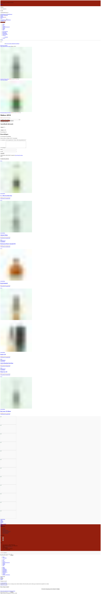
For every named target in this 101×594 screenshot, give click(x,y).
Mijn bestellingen (5, 530)
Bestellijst (1, 4)
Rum (16, 155)
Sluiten (1, 577)
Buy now (12, 120)
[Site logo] (3, 14)
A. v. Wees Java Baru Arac (6, 195)
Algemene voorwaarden (7, 531)
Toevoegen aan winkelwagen (5, 120)
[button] (5, 198)
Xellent (1, 525)
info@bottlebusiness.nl (8, 546)
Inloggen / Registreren (6, 574)
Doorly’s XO (3, 354)
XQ (1, 523)
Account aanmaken (3, 582)
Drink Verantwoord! (6, 532)
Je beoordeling (3, 147)
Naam (1, 149)
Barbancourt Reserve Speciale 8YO (8, 243)
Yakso (1, 520)
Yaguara (1, 521)
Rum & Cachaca (8, 46)
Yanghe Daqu (2, 519)
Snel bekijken (2, 193)
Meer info (2, 584)
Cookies (4, 528)
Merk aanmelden (5, 533)
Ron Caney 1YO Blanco (5, 411)
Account (4, 529)
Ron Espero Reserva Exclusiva (5, 112)
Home (1, 46)
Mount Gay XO (3, 371)
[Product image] (16, 351)
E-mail (1, 151)
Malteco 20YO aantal (5, 119)
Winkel (4, 46)
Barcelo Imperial (4, 283)
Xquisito (1, 522)
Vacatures (6, 37)
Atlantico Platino (4, 235)
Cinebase (5, 552)
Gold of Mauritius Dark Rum (6, 363)
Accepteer (5, 584)
